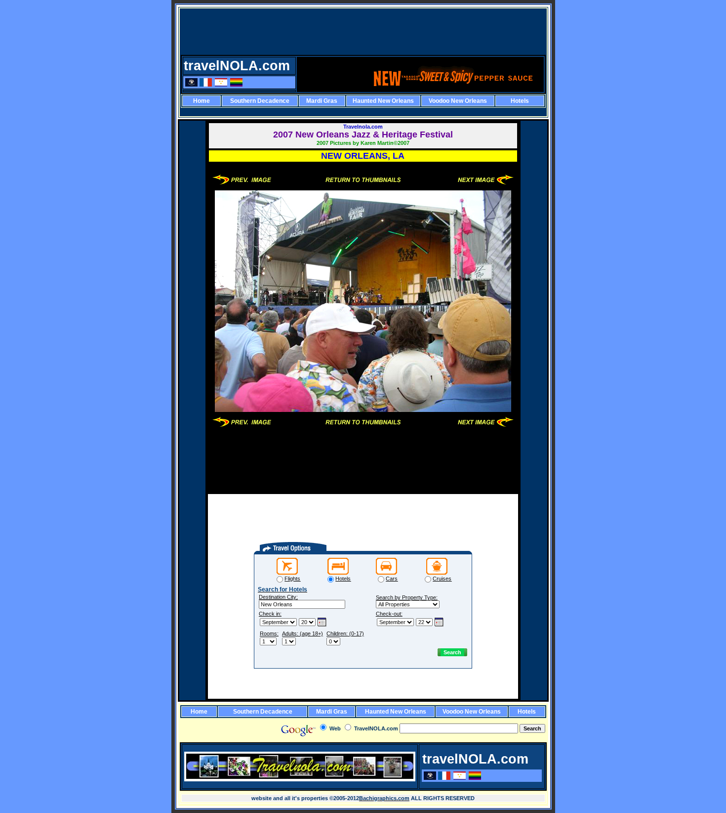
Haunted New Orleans (383, 100)
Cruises (442, 579)
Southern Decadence (259, 100)
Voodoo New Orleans (458, 100)
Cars (392, 579)
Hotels (520, 100)
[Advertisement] (364, 31)
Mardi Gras (321, 100)
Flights (292, 579)
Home (201, 100)
